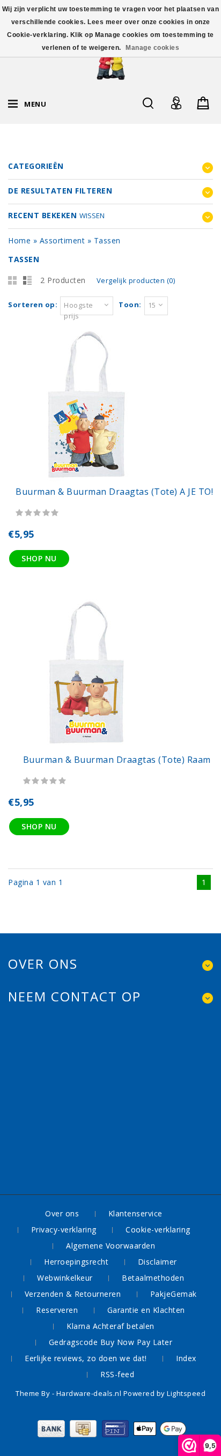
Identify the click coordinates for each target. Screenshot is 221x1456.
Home (19, 240)
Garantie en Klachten (146, 1310)
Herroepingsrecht (76, 1262)
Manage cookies (152, 47)
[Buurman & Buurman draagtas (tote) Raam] (86, 747)
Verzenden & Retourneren (73, 1294)
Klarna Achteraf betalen (110, 1326)
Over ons (62, 1213)
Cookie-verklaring (158, 1229)
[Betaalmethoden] (111, 1434)
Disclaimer (157, 1262)
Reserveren (57, 1310)
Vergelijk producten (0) (136, 280)
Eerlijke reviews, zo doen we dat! (86, 1358)
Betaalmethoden (153, 1278)
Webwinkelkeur (65, 1278)
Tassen (107, 240)
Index (186, 1358)
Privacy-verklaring (64, 1229)
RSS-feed (117, 1374)
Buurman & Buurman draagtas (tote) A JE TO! (114, 491)
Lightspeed (186, 1393)
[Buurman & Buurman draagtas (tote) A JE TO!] (86, 479)
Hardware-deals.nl (89, 1393)
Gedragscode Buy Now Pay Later (111, 1342)
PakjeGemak (173, 1294)
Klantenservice (135, 1213)
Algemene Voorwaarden (110, 1245)
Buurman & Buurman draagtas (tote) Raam (118, 760)
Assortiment (62, 240)
